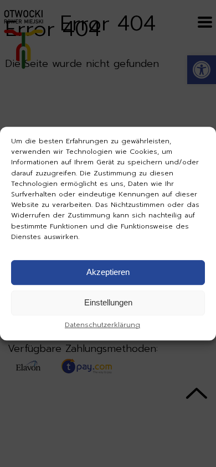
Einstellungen (108, 303)
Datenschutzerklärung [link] (102, 325)
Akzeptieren (108, 272)
